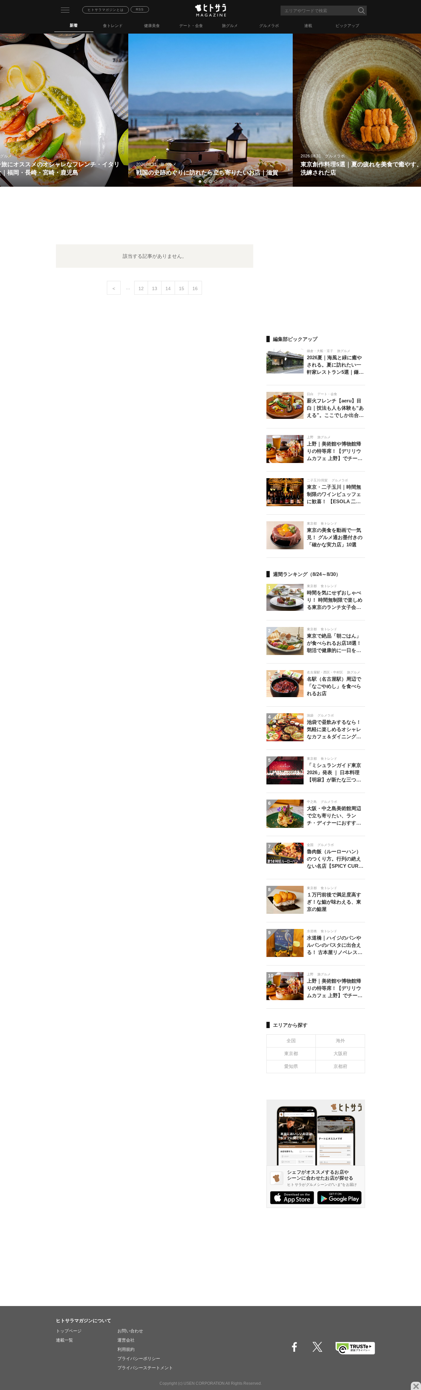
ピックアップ (347, 25)
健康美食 (152, 25)
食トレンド (113, 25)
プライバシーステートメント (145, 1367)
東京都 (291, 1053)
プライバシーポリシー (138, 1358)
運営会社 (126, 1340)
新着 (74, 25)
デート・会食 (191, 25)
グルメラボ (269, 25)
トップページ (69, 1330)
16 (195, 288)
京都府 (340, 1066)
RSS (140, 9)
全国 (291, 1040)
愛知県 (291, 1066)
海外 (340, 1040)
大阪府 (340, 1053)
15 (181, 288)
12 (141, 288)
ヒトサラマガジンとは (105, 10)
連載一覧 (64, 1340)
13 (154, 288)
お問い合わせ (130, 1330)
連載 (308, 25)
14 (168, 288)
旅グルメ (230, 25)
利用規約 (126, 1349)
